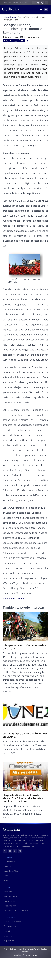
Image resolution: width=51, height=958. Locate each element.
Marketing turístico (11, 871)
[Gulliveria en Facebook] (38, 2)
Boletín (6, 880)
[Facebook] (10, 851)
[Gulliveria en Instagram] (42, 2)
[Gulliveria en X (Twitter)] (34, 2)
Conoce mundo (9, 901)
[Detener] (27, 40)
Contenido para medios (12, 921)
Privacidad (26, 955)
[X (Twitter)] (5, 851)
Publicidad (8, 931)
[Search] (46, 9)
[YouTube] (20, 851)
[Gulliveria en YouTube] (46, 2)
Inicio (5, 17)
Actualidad (12, 17)
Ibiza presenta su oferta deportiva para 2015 (24, 647)
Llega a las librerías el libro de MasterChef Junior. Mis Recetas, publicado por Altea (23, 798)
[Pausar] (22, 40)
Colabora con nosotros (12, 936)
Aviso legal (18, 955)
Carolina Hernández (12, 37)
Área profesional (10, 926)
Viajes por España (10, 896)
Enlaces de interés (10, 906)
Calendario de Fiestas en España (16, 910)
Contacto (7, 866)
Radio (6, 875)
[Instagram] (15, 851)
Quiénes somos (9, 861)
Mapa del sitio (9, 940)
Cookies (34, 955)
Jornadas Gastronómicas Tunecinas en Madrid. (25, 735)
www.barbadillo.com (13, 598)
